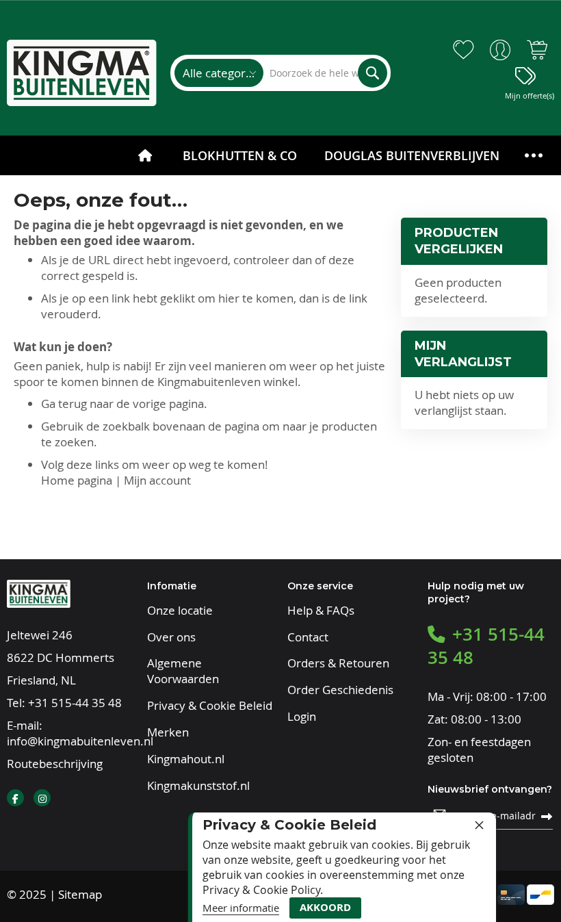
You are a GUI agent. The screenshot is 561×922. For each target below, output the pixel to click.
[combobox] (325, 73)
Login (301, 716)
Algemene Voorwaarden (183, 671)
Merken (168, 732)
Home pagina (76, 480)
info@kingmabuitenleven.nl (80, 741)
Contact (307, 637)
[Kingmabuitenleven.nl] (82, 73)
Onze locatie (180, 610)
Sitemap (80, 894)
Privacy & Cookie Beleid (209, 705)
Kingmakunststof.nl (198, 785)
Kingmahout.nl (185, 759)
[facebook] (15, 797)
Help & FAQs (320, 610)
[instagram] (42, 797)
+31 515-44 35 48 (75, 702)
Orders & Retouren (338, 663)
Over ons (171, 637)
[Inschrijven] (547, 815)
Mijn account (157, 480)
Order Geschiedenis (340, 689)
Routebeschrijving (55, 763)
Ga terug (64, 403)
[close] (479, 825)
